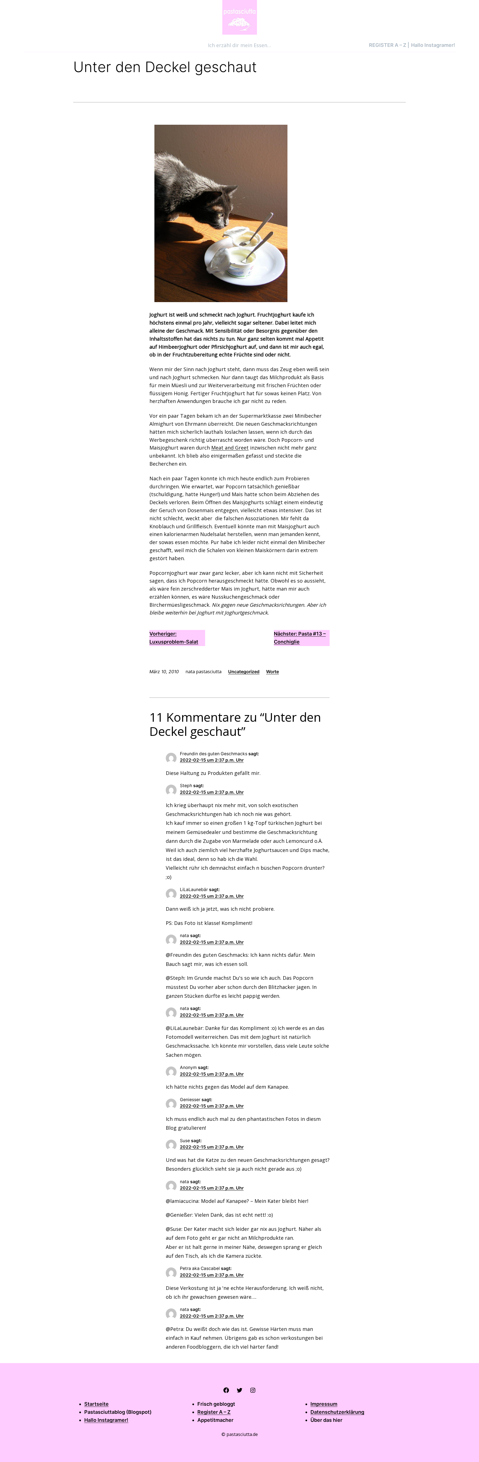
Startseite (96, 1404)
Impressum (323, 1404)
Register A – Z (214, 1412)
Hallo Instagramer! (106, 1420)
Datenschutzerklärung (337, 1412)
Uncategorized (243, 671)
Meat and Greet (230, 447)
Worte (272, 671)
